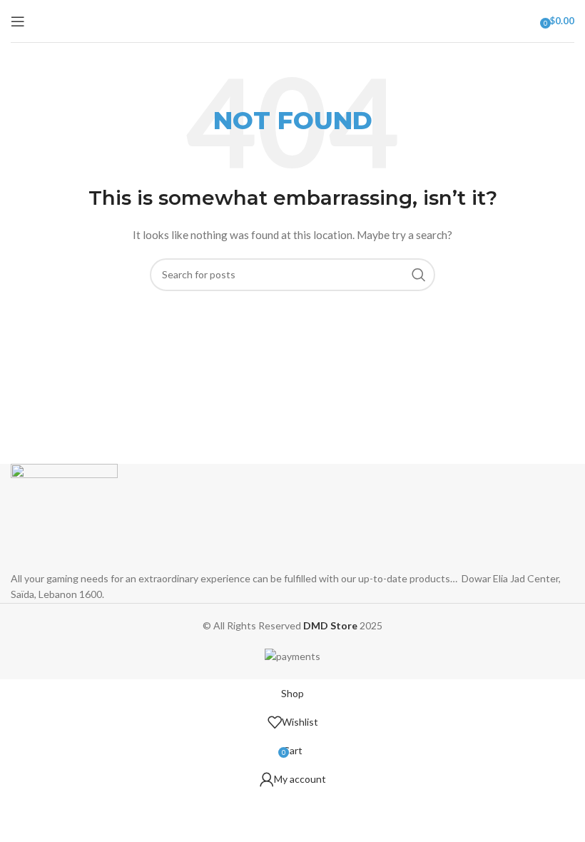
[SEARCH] (418, 274)
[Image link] (64, 516)
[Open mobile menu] (18, 21)
